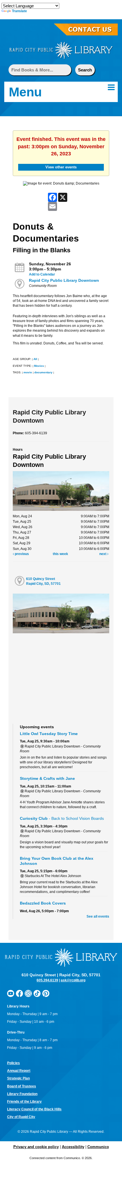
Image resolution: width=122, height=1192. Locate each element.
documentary (43, 372)
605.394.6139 (47, 980)
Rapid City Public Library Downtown (64, 280)
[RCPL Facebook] (19, 993)
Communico (98, 1147)
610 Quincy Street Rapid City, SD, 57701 (43, 581)
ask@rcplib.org (73, 980)
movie (28, 372)
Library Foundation (22, 1094)
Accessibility (73, 1147)
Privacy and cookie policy (36, 1147)
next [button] (103, 554)
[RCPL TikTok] (37, 993)
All (35, 359)
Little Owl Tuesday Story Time (49, 733)
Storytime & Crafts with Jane (47, 778)
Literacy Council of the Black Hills (34, 1109)
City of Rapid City (21, 1117)
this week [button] (60, 554)
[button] (111, 87)
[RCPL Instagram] (28, 993)
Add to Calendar (42, 274)
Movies (39, 365)
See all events (98, 916)
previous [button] (21, 554)
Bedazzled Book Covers (43, 903)
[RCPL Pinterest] (45, 993)
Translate (19, 11)
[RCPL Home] (61, 50)
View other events (61, 167)
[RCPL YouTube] (10, 993)
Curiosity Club (62, 818)
